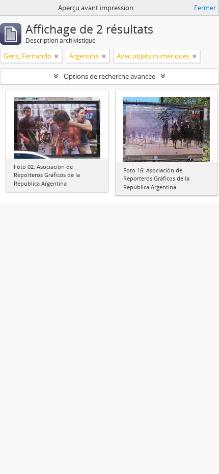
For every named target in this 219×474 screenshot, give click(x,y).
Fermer (205, 7)
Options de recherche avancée (109, 76)
